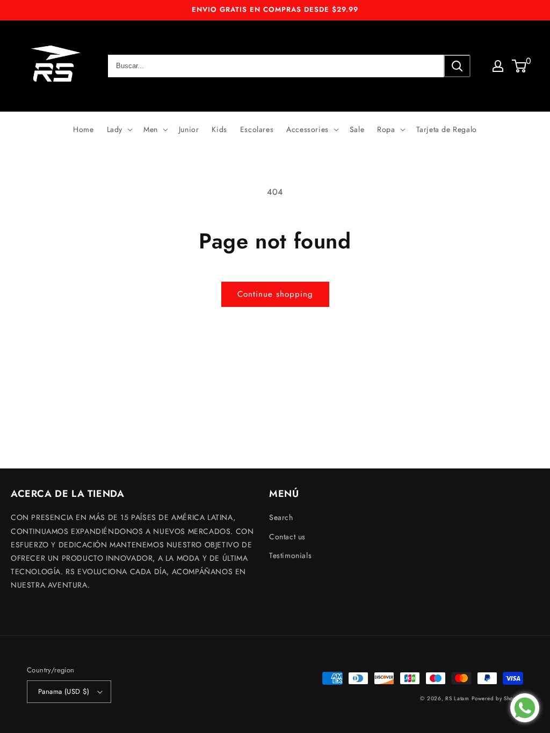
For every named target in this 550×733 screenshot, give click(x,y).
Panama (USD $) (64, 691)
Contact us (287, 536)
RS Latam (457, 698)
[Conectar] (498, 66)
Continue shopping (275, 294)
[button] (118, 129)
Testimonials (290, 555)
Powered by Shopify (497, 698)
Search (281, 517)
